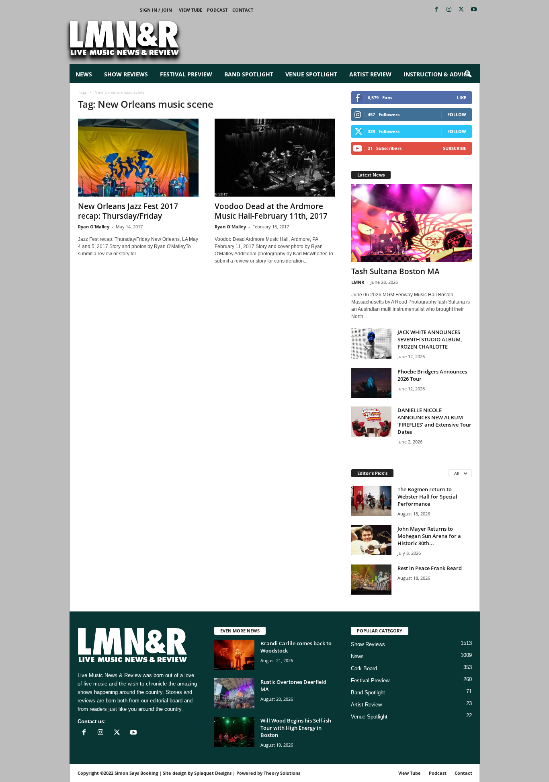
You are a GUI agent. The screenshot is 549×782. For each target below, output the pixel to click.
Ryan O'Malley (93, 227)
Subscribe (454, 148)
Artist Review (370, 74)
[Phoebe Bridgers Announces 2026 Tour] (371, 383)
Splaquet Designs (212, 773)
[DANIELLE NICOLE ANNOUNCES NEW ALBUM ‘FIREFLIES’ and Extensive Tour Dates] (371, 421)
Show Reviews (126, 74)
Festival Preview (186, 74)
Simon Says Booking (136, 773)
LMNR (357, 282)
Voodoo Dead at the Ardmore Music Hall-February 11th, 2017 (271, 211)
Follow (456, 114)
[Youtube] (474, 10)
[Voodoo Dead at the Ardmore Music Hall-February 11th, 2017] (275, 158)
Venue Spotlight (311, 74)
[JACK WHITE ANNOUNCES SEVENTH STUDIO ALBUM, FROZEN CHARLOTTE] (371, 343)
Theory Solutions (282, 773)
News (84, 74)
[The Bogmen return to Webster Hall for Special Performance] (371, 501)
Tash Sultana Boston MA (395, 271)
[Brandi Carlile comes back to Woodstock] (234, 655)
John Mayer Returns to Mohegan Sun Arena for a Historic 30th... (429, 536)
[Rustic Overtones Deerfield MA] (234, 693)
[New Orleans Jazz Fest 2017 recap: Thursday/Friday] (138, 158)
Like (461, 97)
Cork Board (364, 668)
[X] (461, 10)
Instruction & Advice (437, 74)
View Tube (190, 10)
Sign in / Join (156, 10)
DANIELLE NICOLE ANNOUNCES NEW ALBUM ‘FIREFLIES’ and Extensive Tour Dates (434, 420)
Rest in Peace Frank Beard (429, 568)
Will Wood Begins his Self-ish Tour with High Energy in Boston (295, 728)
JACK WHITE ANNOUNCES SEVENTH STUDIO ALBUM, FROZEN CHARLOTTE (429, 339)
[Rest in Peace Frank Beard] (371, 579)
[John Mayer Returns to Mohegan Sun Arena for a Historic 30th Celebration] (371, 540)
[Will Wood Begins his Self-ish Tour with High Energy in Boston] (234, 732)
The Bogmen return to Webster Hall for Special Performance (427, 496)
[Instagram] (449, 10)
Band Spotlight (248, 74)
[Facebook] (436, 10)
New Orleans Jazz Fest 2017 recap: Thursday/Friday (128, 211)
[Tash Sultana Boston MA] (411, 223)
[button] (468, 74)
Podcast (217, 10)
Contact (242, 10)
